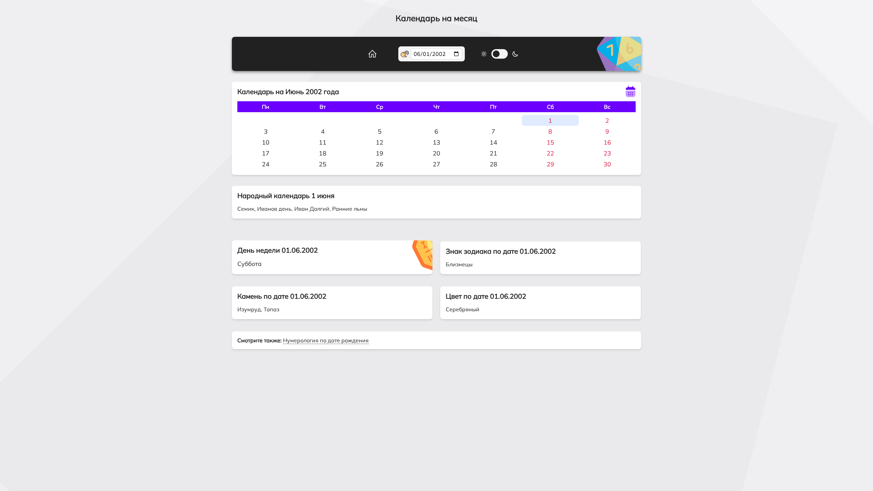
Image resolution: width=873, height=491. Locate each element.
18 (322, 153)
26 (379, 164)
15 (550, 142)
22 (550, 153)
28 (493, 164)
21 (493, 153)
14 (493, 142)
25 (322, 164)
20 (436, 153)
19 (379, 153)
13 (436, 142)
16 (607, 142)
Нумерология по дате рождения (326, 340)
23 (607, 153)
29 (550, 164)
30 (607, 164)
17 (265, 153)
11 (322, 142)
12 (379, 142)
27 (436, 164)
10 (265, 142)
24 (265, 164)
